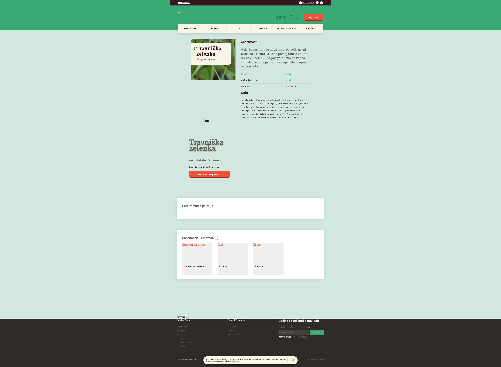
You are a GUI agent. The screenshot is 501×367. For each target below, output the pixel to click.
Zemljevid (214, 28)
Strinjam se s (294, 336)
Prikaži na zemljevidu (208, 174)
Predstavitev (190, 28)
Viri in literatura (234, 334)
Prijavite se (313, 17)
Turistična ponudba (286, 28)
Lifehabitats (308, 2)
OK (293, 360)
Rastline (262, 28)
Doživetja (310, 28)
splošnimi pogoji (300, 336)
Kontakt (231, 330)
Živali (238, 28)
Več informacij (234, 361)
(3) (216, 238)
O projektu (232, 326)
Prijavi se (317, 332)
